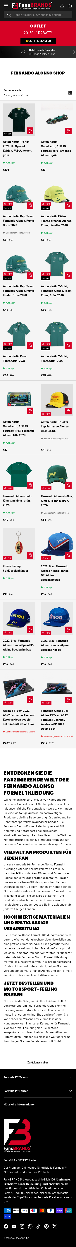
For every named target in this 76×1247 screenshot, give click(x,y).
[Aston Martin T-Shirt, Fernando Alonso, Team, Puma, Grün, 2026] (57, 264)
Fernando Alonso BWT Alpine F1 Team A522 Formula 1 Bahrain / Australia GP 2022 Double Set (55, 719)
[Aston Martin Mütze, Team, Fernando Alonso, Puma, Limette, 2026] (57, 194)
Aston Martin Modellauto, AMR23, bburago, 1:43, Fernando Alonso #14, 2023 (18, 428)
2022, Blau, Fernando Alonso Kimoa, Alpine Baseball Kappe (55, 645)
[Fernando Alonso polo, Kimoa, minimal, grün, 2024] (19, 474)
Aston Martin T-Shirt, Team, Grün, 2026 (54, 358)
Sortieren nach (12, 90)
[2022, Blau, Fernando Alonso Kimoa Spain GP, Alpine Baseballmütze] (19, 618)
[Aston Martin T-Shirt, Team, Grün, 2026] (57, 334)
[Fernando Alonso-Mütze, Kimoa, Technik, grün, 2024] (57, 474)
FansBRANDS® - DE (20, 1238)
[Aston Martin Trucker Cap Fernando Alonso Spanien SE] (57, 400)
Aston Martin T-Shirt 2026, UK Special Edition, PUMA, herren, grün (17, 148)
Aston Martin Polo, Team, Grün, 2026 (15, 358)
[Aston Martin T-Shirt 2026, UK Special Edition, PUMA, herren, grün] (19, 119)
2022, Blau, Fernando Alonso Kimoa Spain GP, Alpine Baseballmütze (18, 645)
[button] (70, 5)
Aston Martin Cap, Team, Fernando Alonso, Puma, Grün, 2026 (18, 220)
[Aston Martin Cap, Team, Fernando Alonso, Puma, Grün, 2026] (19, 194)
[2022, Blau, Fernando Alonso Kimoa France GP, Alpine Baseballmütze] (57, 544)
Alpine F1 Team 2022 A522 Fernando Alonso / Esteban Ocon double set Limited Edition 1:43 (19, 717)
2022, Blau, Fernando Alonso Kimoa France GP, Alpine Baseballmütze (55, 572)
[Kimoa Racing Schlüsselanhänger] (19, 544)
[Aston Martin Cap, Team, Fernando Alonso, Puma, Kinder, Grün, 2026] (19, 264)
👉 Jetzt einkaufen (38, 40)
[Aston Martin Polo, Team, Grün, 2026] (19, 334)
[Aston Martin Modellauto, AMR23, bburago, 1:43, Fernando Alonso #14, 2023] (19, 400)
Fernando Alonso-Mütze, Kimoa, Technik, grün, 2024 (57, 500)
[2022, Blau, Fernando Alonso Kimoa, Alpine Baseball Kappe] (57, 618)
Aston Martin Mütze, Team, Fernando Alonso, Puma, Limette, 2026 (56, 220)
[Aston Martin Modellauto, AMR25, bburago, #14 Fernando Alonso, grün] (57, 119)
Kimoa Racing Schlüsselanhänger (15, 568)
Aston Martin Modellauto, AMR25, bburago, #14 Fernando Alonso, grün (56, 148)
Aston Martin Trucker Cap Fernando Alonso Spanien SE (55, 426)
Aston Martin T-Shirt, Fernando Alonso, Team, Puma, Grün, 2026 (56, 290)
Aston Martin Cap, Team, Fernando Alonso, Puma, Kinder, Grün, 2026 (18, 290)
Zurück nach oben (38, 1062)
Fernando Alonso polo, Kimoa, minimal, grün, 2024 (17, 500)
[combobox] (38, 14)
